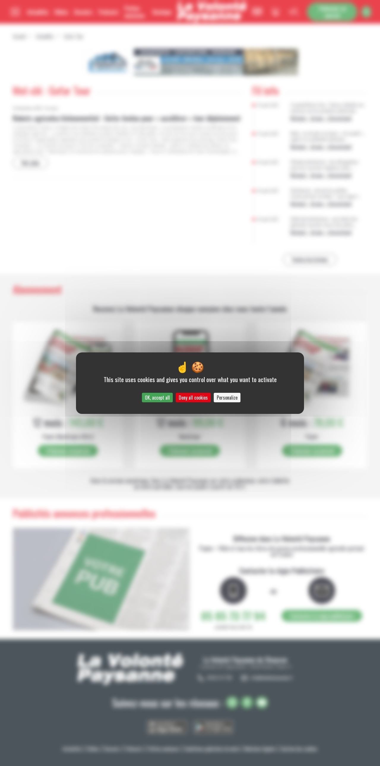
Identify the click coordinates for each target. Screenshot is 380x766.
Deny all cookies (193, 397)
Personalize (227, 397)
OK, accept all (157, 397)
